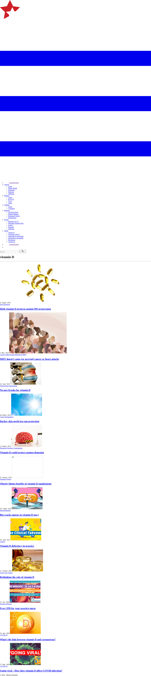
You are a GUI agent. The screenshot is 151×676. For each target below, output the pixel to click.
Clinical (6, 184)
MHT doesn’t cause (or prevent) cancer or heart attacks (29, 359)
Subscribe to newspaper (16, 236)
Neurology (6, 304)
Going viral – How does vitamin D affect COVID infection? (31, 670)
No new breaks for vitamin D (15, 390)
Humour (7, 210)
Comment (11, 208)
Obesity (8, 479)
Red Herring (12, 218)
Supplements (13, 386)
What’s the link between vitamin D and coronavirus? (27, 639)
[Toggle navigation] (2, 27)
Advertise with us (14, 234)
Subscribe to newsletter (15, 238)
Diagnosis (11, 190)
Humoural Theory (14, 216)
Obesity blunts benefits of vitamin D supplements (25, 483)
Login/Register (14, 183)
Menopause (19, 355)
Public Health (12, 188)
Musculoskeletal (5, 510)
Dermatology (9, 417)
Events (6, 220)
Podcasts (11, 192)
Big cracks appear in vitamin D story (19, 515)
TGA (10, 201)
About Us (11, 232)
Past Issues (11, 240)
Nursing (3, 604)
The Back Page (13, 212)
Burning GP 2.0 (13, 221)
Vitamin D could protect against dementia (22, 452)
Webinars (11, 194)
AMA (10, 203)
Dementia (3, 448)
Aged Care (3, 573)
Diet (1, 304)
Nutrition (3, 479)
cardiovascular (10, 355)
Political (6, 196)
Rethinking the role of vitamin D (17, 577)
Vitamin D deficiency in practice (17, 546)
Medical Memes (13, 214)
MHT (24, 355)
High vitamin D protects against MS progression (25, 309)
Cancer (2, 355)
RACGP (11, 199)
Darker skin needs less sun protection (19, 421)
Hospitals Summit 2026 (15, 223)
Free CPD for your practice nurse (18, 608)
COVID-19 (3, 635)
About (6, 231)
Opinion (6, 205)
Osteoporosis (4, 386)
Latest (10, 186)
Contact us (11, 242)
